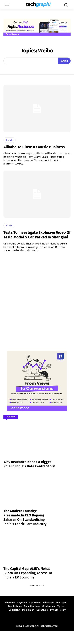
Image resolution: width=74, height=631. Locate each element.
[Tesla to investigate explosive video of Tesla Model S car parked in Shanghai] (37, 194)
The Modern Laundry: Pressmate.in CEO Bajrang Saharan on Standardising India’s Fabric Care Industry (24, 517)
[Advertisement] (37, 300)
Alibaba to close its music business (34, 147)
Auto (9, 225)
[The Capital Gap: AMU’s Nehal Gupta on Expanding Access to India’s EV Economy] (37, 550)
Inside (9, 140)
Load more (36, 585)
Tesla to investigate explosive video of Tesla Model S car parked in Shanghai (37, 234)
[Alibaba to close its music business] (37, 108)
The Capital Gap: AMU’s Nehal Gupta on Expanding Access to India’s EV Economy (27, 573)
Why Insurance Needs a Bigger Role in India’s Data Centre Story (29, 464)
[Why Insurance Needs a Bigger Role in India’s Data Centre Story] (37, 444)
